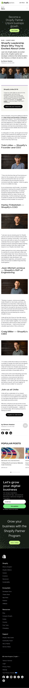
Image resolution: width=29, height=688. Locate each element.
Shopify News (10, 40)
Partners (4, 600)
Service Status (6, 646)
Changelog (5, 628)
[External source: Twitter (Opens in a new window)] (6, 433)
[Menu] (27, 2)
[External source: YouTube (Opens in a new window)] (11, 677)
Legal (3, 663)
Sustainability (6, 582)
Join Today (14, 30)
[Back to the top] (4, 556)
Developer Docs (7, 591)
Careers (4, 573)
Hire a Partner (6, 643)
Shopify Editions (7, 570)
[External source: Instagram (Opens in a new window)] (15, 677)
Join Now (22, 2)
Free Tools (5, 625)
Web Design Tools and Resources (10, 460)
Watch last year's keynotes (13, 106)
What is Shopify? (7, 567)
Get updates (14, 506)
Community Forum (7, 640)
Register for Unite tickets (14, 414)
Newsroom (5, 579)
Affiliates (4, 603)
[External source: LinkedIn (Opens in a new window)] (10, 433)
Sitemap (4, 669)
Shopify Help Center (8, 637)
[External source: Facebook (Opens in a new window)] (2, 433)
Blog (3, 613)
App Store (5, 597)
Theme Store (6, 594)
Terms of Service (7, 660)
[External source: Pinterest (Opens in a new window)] (3, 680)
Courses (4, 622)
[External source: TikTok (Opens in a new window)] (18, 677)
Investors (5, 576)
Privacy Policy (6, 666)
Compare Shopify (7, 616)
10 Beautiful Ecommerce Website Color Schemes (12, 464)
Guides (4, 619)
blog (2, 40)
